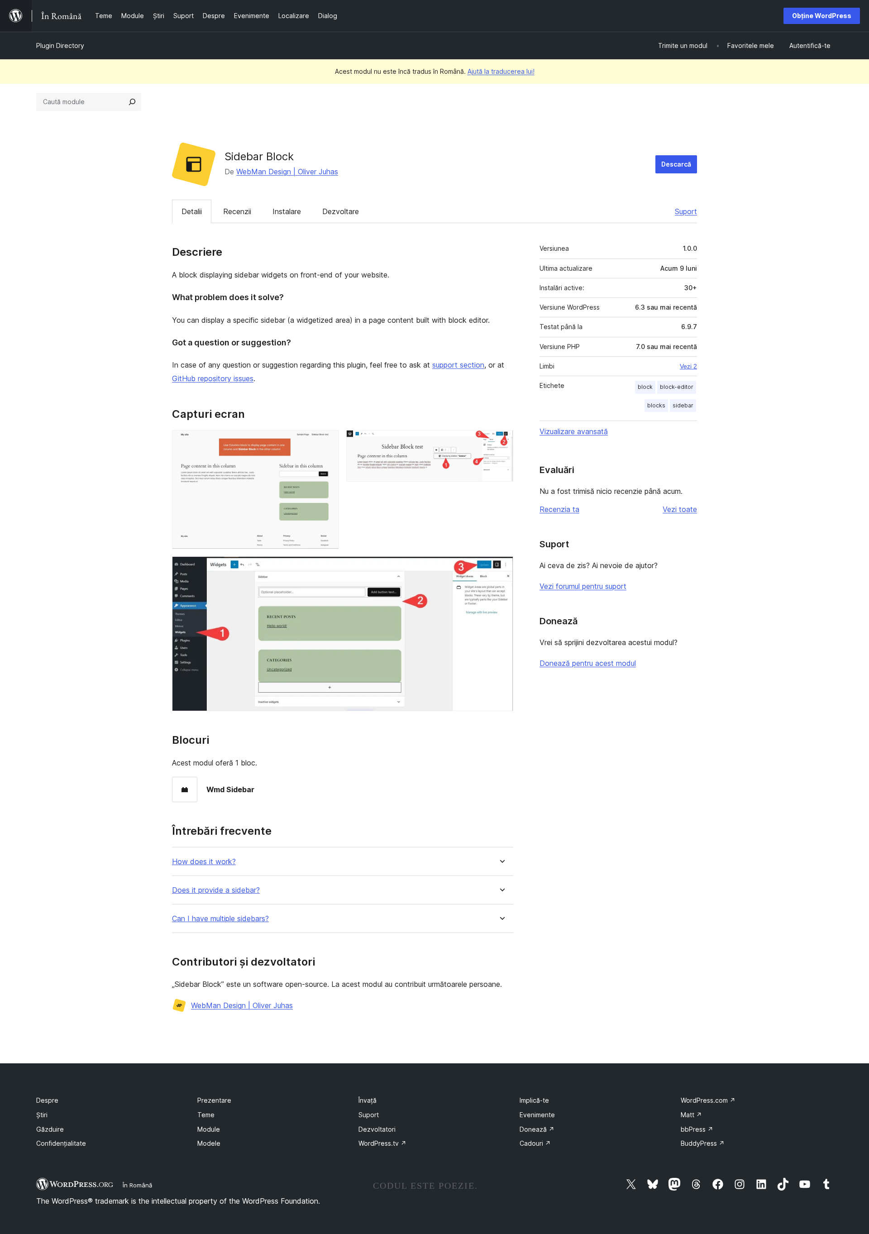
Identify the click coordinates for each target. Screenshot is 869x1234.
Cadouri (535, 1143)
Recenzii (237, 211)
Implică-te (534, 1100)
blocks (656, 405)
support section (458, 364)
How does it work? (204, 861)
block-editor (676, 386)
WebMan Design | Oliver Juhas (287, 171)
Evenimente (537, 1115)
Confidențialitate (61, 1143)
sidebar (683, 405)
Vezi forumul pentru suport (583, 586)
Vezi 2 (688, 366)
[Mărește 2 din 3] (501, 442)
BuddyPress (703, 1143)
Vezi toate (680, 509)
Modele (208, 1143)
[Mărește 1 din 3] (326, 442)
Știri (42, 1115)
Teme (206, 1115)
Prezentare (214, 1100)
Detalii (191, 211)
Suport (686, 211)
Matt (691, 1115)
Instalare (286, 211)
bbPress (697, 1129)
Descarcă (676, 164)
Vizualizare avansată (574, 431)
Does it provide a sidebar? (216, 890)
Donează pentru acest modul (588, 663)
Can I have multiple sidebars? (220, 918)
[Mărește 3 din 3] (501, 568)
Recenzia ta (559, 509)
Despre (47, 1100)
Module (208, 1129)
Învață (367, 1100)
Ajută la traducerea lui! (501, 71)
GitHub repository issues (212, 378)
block (645, 386)
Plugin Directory (60, 45)
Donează (537, 1129)
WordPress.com (708, 1100)
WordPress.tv (382, 1143)
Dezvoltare (340, 211)
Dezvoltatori (377, 1129)
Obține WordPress (821, 15)
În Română (137, 1185)
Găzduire (50, 1129)
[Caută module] (132, 102)
